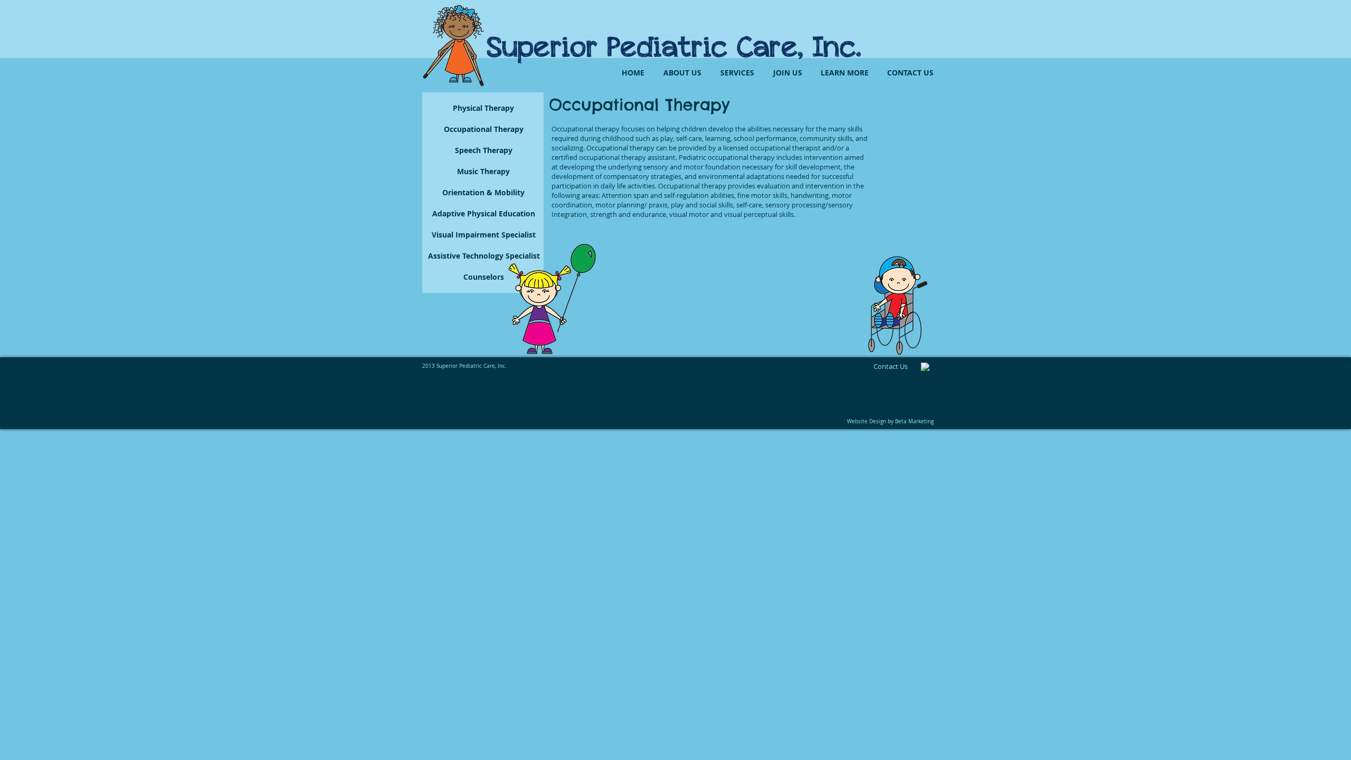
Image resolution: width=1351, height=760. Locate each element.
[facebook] (925, 367)
